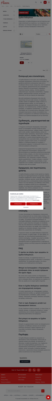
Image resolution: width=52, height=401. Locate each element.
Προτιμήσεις (26, 207)
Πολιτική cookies (35, 200)
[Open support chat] (48, 397)
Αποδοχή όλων (18, 203)
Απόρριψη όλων (34, 203)
